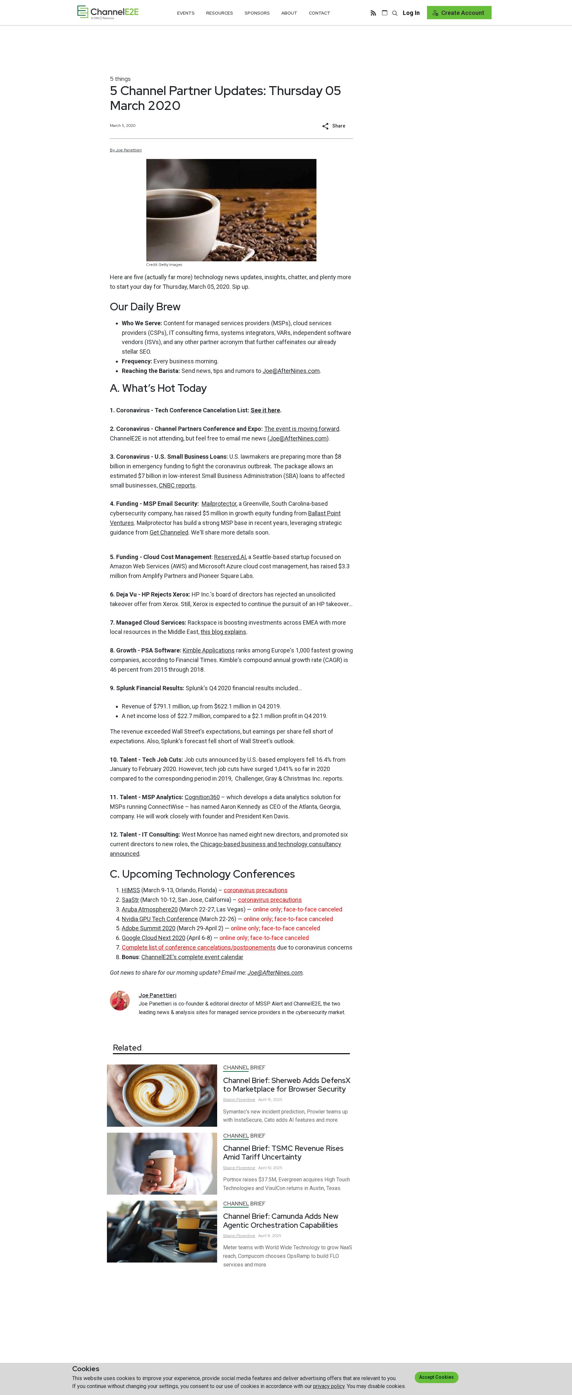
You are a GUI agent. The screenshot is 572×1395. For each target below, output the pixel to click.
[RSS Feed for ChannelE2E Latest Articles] (373, 13)
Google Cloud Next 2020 (153, 937)
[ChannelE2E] (107, 12)
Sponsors (257, 13)
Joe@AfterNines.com (291, 370)
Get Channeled (169, 532)
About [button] (289, 13)
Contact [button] (319, 13)
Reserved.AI (230, 556)
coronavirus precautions (256, 890)
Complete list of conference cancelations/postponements (199, 947)
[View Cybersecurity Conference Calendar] (384, 12)
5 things (120, 78)
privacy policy (329, 1386)
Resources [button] (219, 13)
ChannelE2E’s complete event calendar (192, 957)
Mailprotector (219, 503)
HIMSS (131, 890)
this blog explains (223, 631)
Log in (411, 12)
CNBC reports (177, 485)
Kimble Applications (209, 650)
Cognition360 (202, 797)
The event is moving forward (301, 428)
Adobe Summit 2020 (148, 928)
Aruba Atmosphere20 (150, 909)
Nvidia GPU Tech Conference (160, 918)
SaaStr (130, 899)
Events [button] (186, 13)
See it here (265, 410)
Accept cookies (436, 1377)
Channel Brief (244, 1067)
